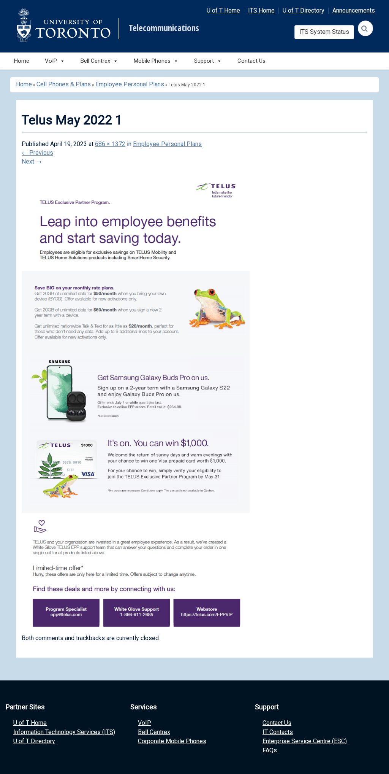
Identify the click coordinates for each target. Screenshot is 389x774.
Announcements (353, 10)
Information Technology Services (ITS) (64, 732)
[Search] (365, 28)
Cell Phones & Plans (63, 84)
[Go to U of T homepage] (63, 25)
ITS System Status (324, 31)
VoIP (144, 722)
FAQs (269, 750)
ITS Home (261, 10)
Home (21, 60)
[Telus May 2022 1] (136, 405)
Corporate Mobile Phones (172, 741)
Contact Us (251, 60)
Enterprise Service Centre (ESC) (304, 741)
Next (32, 161)
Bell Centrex (154, 732)
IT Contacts (277, 732)
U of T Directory (303, 10)
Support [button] (204, 60)
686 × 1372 (110, 144)
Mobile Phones (152, 60)
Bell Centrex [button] (95, 60)
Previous (37, 152)
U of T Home (223, 10)
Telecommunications (164, 28)
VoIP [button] (51, 60)
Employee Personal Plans (129, 84)
